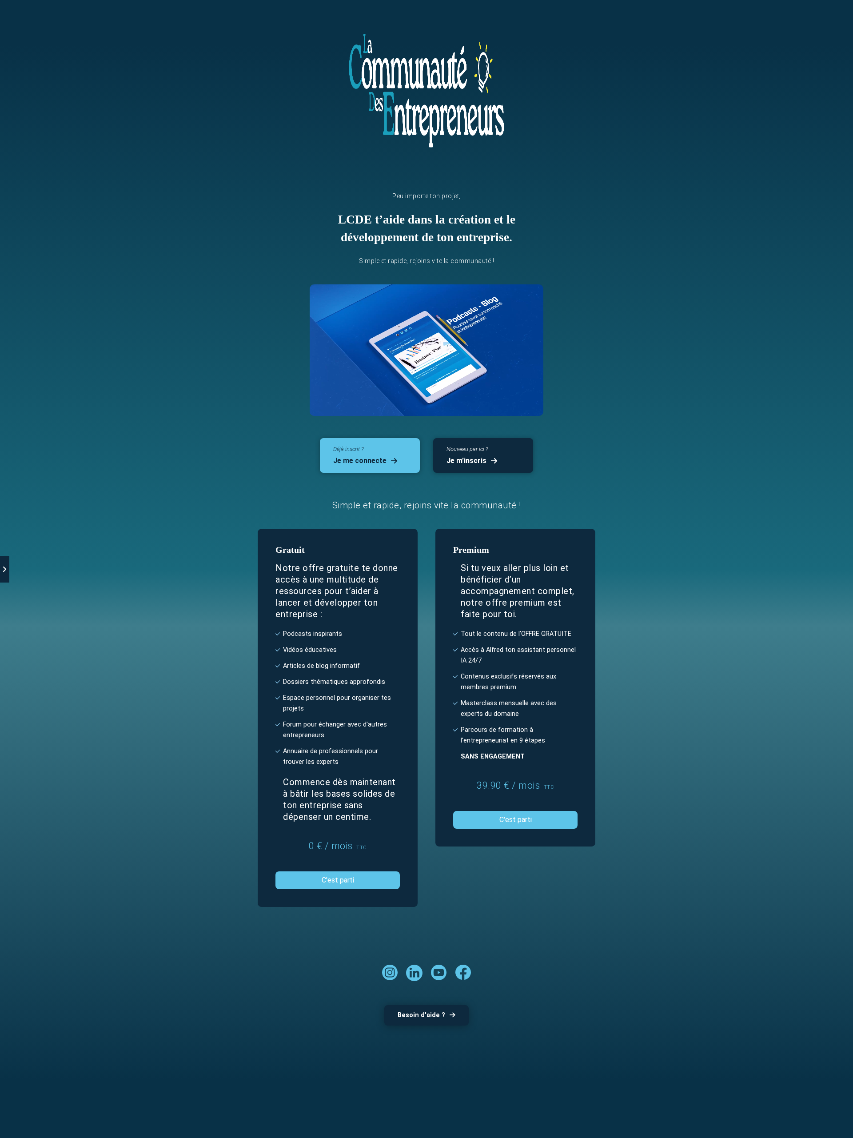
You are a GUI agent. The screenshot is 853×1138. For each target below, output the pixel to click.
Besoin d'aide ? (421, 1015)
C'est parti (338, 880)
